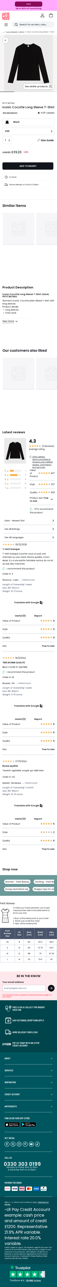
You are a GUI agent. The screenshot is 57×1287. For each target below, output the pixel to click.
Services (9, 1070)
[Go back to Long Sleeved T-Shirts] (5, 40)
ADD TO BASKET (27, 166)
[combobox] (28, 522)
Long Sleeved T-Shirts (15, 32)
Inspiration (10, 1082)
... (3, 32)
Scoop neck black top (16, 889)
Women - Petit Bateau (17, 881)
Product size (39, 499)
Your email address (13, 982)
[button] (51, 15)
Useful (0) (20, 615)
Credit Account (12, 1094)
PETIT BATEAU (8, 103)
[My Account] (42, 15)
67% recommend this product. (41, 511)
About (7, 1058)
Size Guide (47, 140)
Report (38, 615)
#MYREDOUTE (11, 1106)
